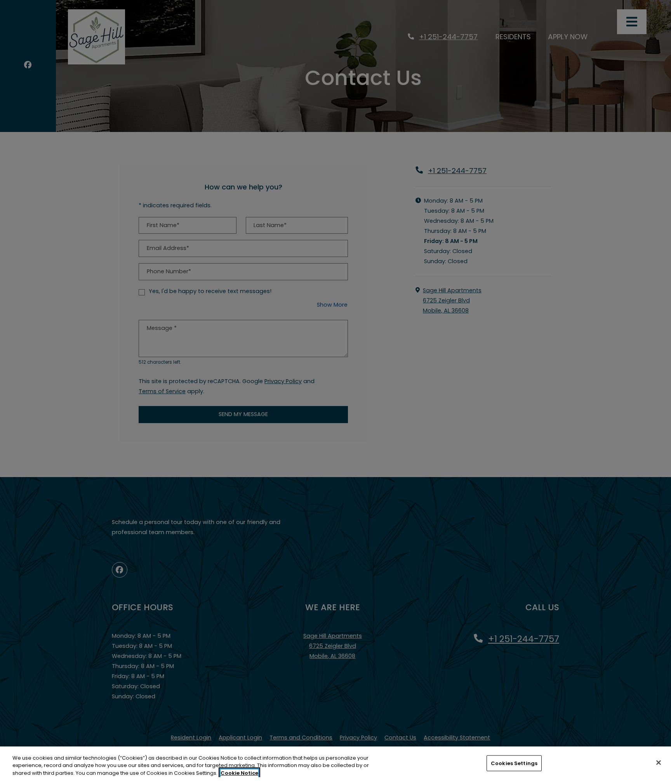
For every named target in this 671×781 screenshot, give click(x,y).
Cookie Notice (239, 773)
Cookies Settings (514, 763)
